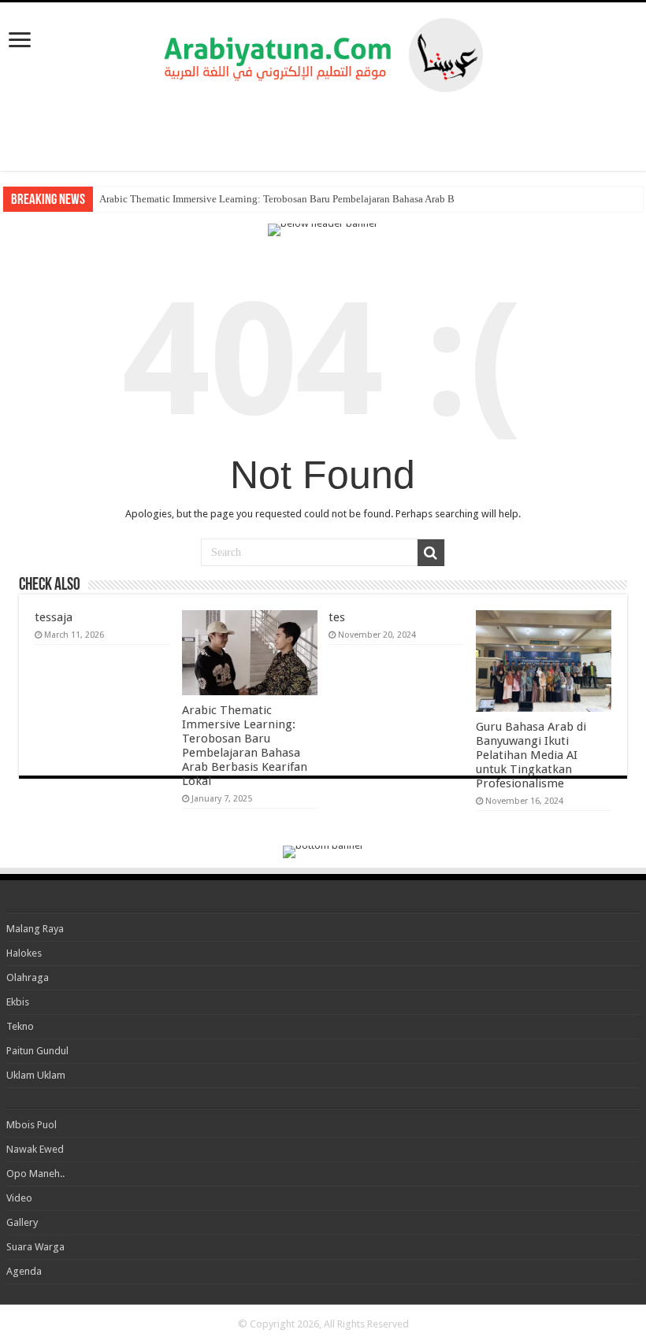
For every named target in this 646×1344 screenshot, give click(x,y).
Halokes (24, 953)
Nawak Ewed (35, 1149)
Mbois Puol (31, 1125)
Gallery (22, 1222)
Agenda (24, 1271)
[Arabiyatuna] (323, 52)
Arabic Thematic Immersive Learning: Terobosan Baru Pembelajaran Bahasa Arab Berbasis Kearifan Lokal (244, 745)
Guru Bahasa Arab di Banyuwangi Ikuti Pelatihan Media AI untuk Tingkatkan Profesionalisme (531, 755)
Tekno (20, 1026)
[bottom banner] (323, 851)
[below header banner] (323, 229)
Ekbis (17, 1002)
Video (19, 1198)
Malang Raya (35, 929)
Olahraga (27, 977)
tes (337, 617)
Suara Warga (35, 1247)
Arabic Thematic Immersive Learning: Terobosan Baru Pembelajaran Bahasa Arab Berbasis (291, 199)
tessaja (53, 617)
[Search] (431, 552)
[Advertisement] (323, 131)
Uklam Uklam (35, 1075)
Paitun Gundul (37, 1051)
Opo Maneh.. (35, 1173)
